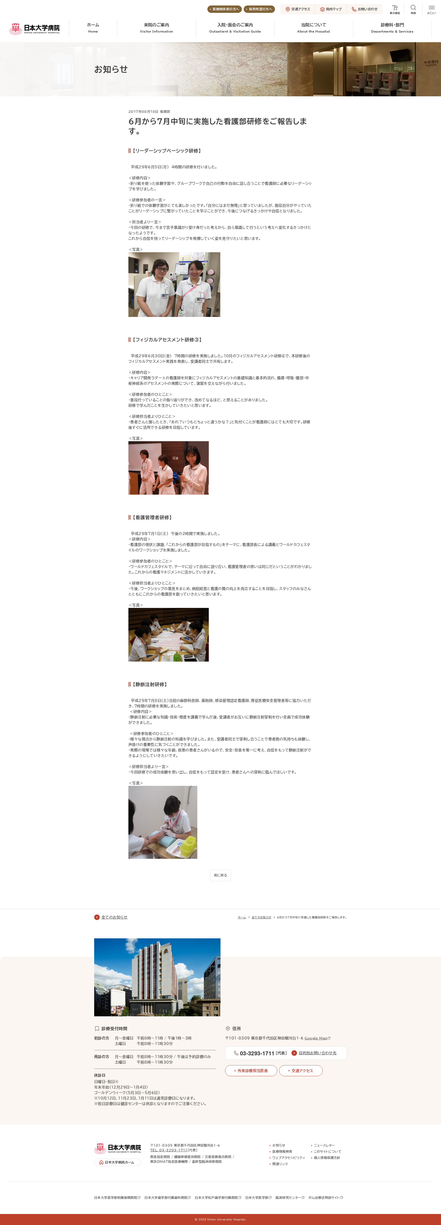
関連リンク (280, 1164)
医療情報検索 (282, 1151)
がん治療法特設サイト (324, 1197)
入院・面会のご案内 (235, 28)
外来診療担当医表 (253, 1071)
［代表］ (263, 1053)
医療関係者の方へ (226, 9)
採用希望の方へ (260, 9)
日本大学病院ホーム (119, 1162)
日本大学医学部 (257, 1197)
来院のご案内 (156, 28)
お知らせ (279, 1145)
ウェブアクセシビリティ (288, 1157)
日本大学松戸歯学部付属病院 (216, 1197)
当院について (313, 28)
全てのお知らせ (115, 917)
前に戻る (220, 875)
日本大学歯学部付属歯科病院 (165, 1197)
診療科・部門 (392, 28)
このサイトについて (328, 1151)
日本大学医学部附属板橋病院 (115, 1197)
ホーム (93, 28)
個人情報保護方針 (327, 1157)
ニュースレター (324, 1145)
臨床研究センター (288, 1197)
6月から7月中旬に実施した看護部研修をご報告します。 (312, 917)
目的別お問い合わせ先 (317, 1053)
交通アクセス (300, 9)
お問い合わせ (368, 9)
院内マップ (334, 9)
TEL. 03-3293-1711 (168, 1150)
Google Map (316, 1038)
